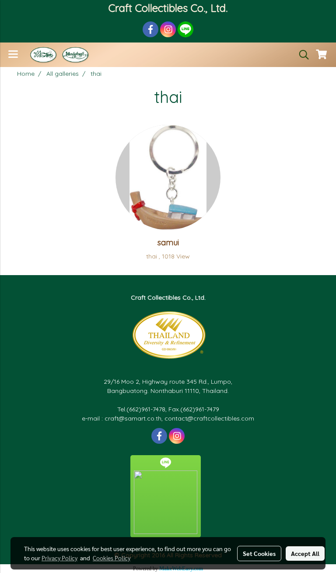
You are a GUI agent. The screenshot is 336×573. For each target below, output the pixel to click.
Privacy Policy (59, 558)
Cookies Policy (111, 558)
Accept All (305, 553)
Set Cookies (259, 553)
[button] (301, 55)
